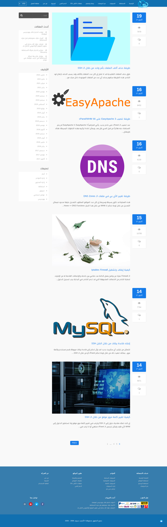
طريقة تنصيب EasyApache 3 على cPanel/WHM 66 (104, 119)
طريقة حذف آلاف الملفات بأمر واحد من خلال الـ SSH (104, 68)
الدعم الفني (62, 3)
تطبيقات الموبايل (77, 481)
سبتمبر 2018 (40, 133)
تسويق (42, 190)
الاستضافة (122, 3)
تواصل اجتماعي (39, 195)
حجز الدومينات (102, 3)
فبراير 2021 (41, 83)
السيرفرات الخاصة (110, 484)
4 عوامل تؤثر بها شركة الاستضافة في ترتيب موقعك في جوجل (35, 58)
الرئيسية (131, 3)
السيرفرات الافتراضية (109, 481)
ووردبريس (41, 199)
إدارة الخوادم (40, 178)
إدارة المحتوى (40, 182)
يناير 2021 (41, 87)
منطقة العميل (35, 3)
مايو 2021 (41, 79)
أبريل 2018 (41, 138)
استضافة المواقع (143, 481)
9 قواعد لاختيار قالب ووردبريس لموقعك (35, 33)
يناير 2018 (41, 146)
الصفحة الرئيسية (143, 478)
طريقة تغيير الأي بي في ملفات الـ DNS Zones (107, 196)
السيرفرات (112, 3)
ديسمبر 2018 (40, 121)
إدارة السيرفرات (110, 486)
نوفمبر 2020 (40, 91)
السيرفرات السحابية (109, 478)
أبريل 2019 (41, 112)
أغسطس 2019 (39, 104)
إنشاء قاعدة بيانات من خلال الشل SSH (110, 343)
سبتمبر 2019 (40, 100)
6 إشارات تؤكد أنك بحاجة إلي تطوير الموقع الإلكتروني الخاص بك (35, 45)
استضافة (41, 186)
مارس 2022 (40, 74)
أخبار (43, 174)
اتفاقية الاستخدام (44, 484)
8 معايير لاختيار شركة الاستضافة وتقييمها (34, 51)
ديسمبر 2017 (40, 150)
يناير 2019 (41, 116)
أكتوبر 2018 (41, 129)
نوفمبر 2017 (40, 154)
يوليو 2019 (41, 108)
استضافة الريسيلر (143, 484)
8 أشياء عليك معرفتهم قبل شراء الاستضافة (34, 39)
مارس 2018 (40, 142)
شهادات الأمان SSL (76, 3)
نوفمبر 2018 (40, 125)
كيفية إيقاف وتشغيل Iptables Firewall (110, 270)
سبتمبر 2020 (40, 95)
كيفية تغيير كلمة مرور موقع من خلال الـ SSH (107, 417)
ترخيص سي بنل (110, 489)
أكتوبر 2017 (41, 159)
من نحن (45, 3)
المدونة (53, 3)
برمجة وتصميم (90, 3)
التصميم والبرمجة (77, 478)
